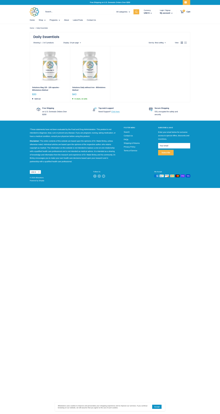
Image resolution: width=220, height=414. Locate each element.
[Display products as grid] (182, 43)
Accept (157, 407)
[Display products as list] (186, 43)
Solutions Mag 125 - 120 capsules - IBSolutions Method (46, 88)
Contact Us (91, 20)
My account (165, 13)
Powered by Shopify (37, 181)
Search (127, 132)
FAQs (126, 139)
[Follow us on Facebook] (94, 176)
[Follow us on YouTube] (103, 176)
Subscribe (166, 153)
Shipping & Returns (132, 143)
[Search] (136, 11)
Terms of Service (130, 151)
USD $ (33, 172)
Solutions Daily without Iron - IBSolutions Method (88, 88)
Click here (115, 112)
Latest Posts (78, 20)
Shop (41, 20)
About (66, 20)
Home (32, 20)
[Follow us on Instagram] (99, 176)
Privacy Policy (129, 147)
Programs (54, 20)
